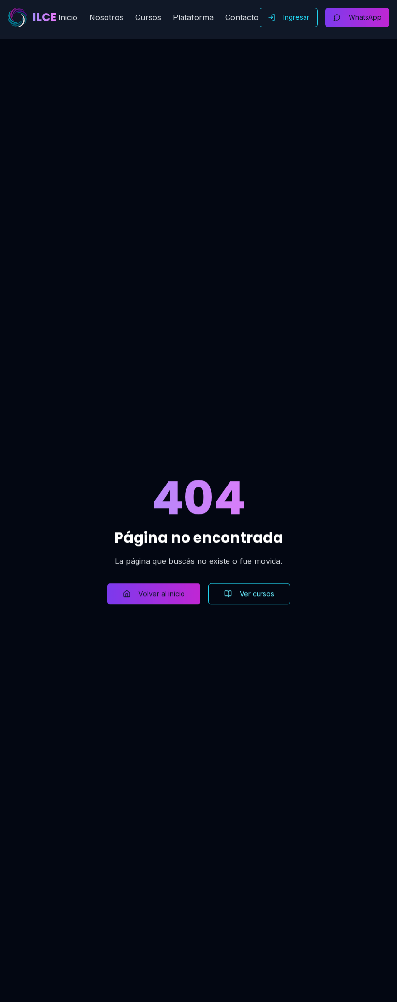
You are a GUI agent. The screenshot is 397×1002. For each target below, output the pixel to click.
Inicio (67, 17)
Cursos (148, 17)
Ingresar (296, 17)
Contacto (242, 17)
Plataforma (193, 17)
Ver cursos (257, 593)
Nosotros (106, 17)
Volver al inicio (161, 593)
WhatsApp (365, 17)
